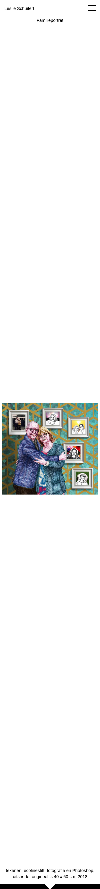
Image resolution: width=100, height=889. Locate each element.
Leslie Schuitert (19, 8)
